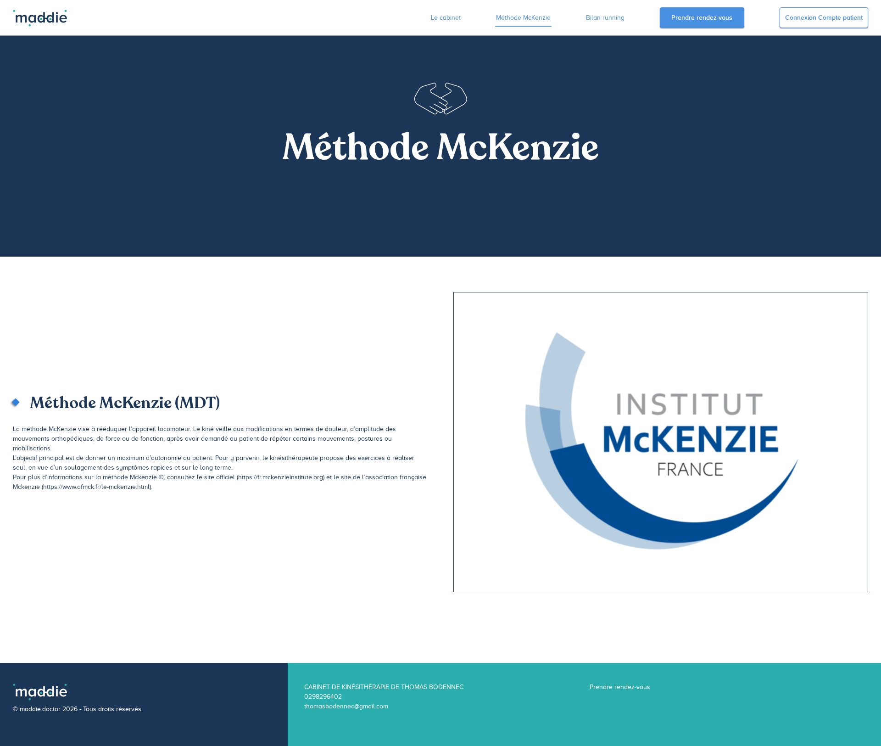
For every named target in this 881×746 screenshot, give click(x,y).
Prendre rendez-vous (701, 17)
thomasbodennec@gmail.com (346, 706)
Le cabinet (446, 17)
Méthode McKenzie (523, 17)
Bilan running (605, 17)
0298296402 (323, 696)
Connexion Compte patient (824, 17)
